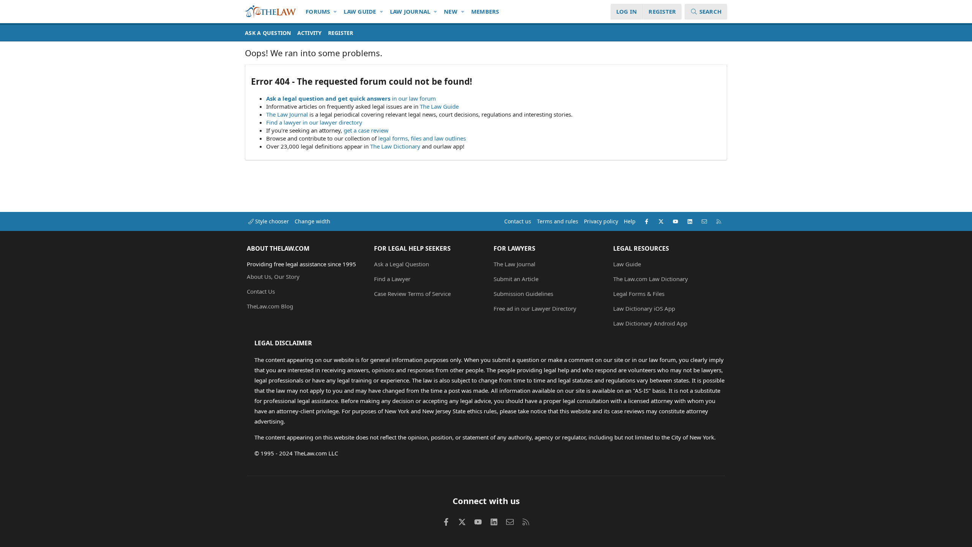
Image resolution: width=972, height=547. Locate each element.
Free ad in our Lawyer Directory (535, 308)
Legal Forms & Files (638, 293)
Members (485, 11)
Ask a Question (268, 32)
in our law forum (414, 98)
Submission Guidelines (523, 293)
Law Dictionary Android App (650, 323)
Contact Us (261, 291)
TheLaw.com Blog (270, 306)
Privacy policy (601, 221)
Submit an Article (516, 279)
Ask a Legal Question (401, 264)
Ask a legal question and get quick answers (328, 98)
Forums (318, 11)
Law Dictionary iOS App (644, 308)
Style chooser (271, 221)
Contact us (517, 221)
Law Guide (360, 11)
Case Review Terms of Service (412, 293)
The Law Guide (439, 106)
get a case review (366, 130)
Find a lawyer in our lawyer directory (314, 122)
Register (340, 32)
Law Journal (410, 11)
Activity (309, 32)
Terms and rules (557, 221)
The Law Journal (287, 114)
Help (630, 221)
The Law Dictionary (395, 146)
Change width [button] (312, 221)
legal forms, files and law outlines (422, 138)
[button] (335, 11)
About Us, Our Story (273, 276)
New (451, 11)
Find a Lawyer (392, 279)
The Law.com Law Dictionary (650, 279)
